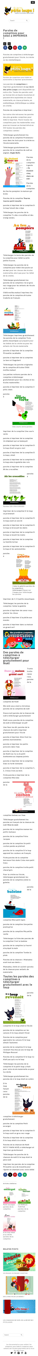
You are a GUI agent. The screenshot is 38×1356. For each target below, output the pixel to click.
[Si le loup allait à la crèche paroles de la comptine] (9, 1222)
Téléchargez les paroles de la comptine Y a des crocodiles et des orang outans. (18, 215)
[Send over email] (25, 48)
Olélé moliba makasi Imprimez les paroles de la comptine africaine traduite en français (18, 295)
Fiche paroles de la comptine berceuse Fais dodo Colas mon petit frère (18, 860)
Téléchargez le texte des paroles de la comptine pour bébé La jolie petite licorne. (18, 257)
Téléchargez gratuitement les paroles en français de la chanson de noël (18, 822)
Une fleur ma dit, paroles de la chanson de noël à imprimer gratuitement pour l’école (16, 730)
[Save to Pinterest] (15, 48)
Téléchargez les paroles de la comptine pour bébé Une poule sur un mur (18, 267)
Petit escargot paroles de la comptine (9, 1207)
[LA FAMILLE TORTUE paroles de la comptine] (24, 1195)
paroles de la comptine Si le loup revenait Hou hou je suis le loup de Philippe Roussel (18, 1049)
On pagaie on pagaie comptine (15, 1273)
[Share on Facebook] (5, 48)
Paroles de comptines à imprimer (17, 110)
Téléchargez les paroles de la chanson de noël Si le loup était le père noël (17, 1157)
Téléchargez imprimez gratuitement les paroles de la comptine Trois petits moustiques (18, 338)
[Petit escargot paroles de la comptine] (9, 1195)
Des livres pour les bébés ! (13, 1296)
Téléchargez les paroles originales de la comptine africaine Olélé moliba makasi (18, 367)
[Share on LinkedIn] (20, 48)
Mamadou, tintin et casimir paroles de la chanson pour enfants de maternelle (18, 969)
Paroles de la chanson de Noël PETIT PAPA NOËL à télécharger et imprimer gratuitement (18, 1147)
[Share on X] (10, 48)
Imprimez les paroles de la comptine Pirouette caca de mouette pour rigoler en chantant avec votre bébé (19, 1166)
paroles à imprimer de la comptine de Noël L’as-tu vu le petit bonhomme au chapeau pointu (18, 753)
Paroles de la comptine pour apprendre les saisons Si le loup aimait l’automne (16, 1039)
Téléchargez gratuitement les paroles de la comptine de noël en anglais (17, 150)
